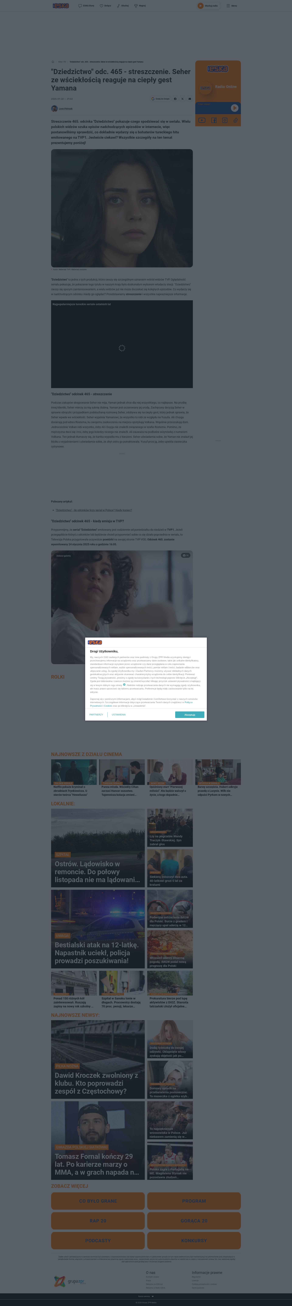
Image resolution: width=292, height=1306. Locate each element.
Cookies (108, 705)
